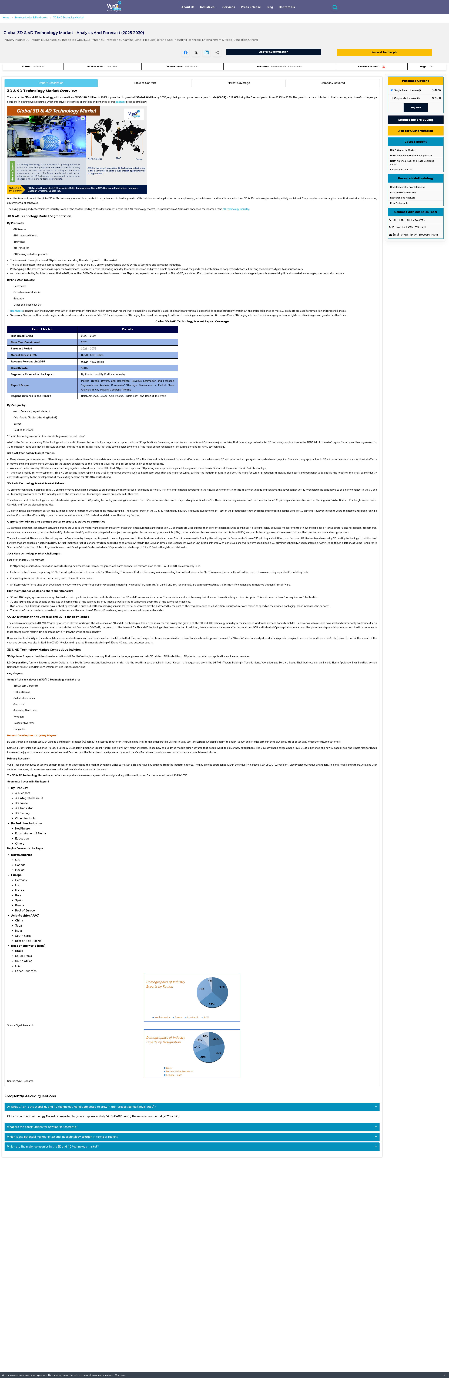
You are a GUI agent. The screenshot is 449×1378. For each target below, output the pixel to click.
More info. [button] (120, 1375)
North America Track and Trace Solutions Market (412, 163)
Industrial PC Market (401, 169)
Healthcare (16, 310)
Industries (207, 7)
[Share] (217, 53)
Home (6, 17)
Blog (270, 7)
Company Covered (333, 83)
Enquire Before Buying (415, 119)
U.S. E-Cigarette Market (403, 150)
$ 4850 (436, 90)
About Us (187, 7)
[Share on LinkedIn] (206, 53)
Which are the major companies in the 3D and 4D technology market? (53, 1146)
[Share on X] (196, 53)
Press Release (251, 7)
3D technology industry (236, 209)
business (121, 101)
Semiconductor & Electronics (31, 17)
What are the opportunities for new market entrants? (42, 1127)
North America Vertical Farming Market (411, 155)
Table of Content (145, 83)
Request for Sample (384, 52)
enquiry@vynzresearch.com (419, 234)
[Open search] (335, 7)
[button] (439, 1368)
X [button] (444, 1375)
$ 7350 (436, 98)
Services (228, 7)
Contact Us (287, 7)
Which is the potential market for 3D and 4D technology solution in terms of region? (62, 1136)
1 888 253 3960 (415, 220)
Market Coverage (239, 83)
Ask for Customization (273, 51)
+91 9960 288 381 (414, 227)
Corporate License (405, 98)
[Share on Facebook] (185, 53)
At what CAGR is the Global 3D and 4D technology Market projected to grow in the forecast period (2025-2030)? (81, 1106)
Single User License (405, 90)
